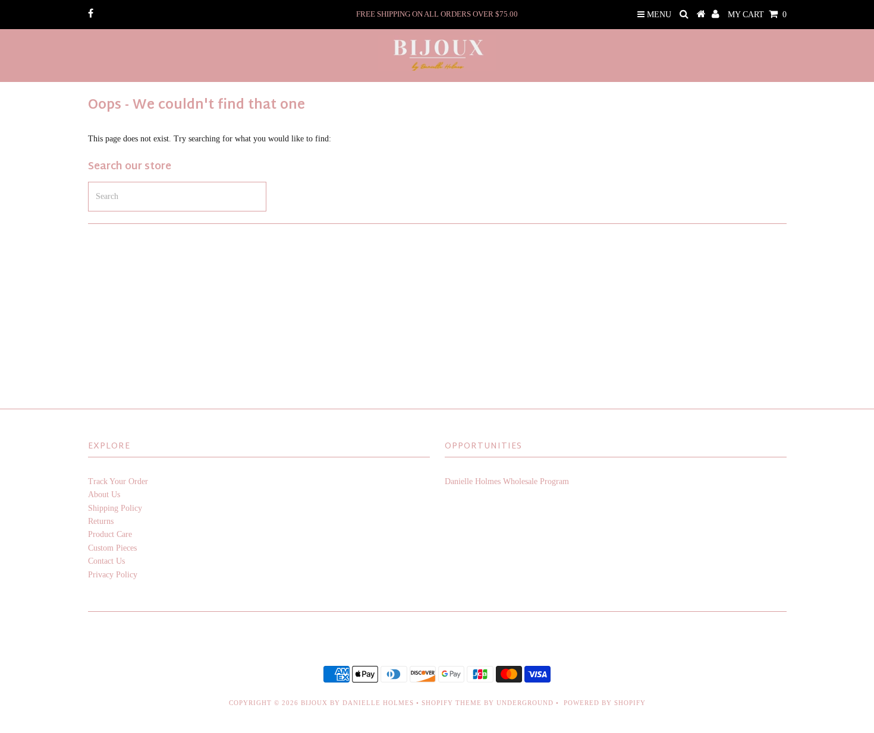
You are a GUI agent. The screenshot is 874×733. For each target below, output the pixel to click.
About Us (104, 494)
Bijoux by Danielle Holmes (357, 702)
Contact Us (106, 561)
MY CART (757, 14)
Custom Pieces (112, 548)
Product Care (110, 534)
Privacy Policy (112, 574)
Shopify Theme (452, 702)
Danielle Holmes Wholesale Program (507, 481)
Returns (101, 521)
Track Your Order (118, 481)
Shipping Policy (115, 508)
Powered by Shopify (605, 702)
